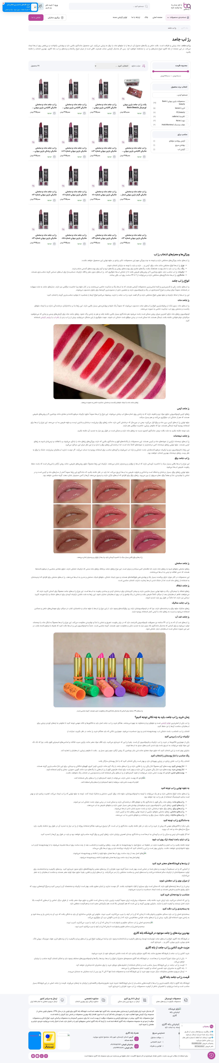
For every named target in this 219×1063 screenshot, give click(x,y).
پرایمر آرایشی (46, 317)
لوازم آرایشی (165, 723)
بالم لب (56, 317)
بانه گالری (184, 28)
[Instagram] (46, 1056)
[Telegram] (37, 1056)
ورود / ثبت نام (52, 5)
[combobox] (109, 6)
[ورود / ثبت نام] (40, 6)
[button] (3, 3)
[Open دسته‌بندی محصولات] (168, 17)
